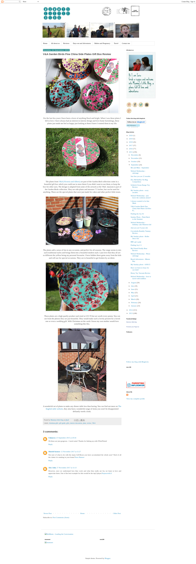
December (135, 155)
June (133, 289)
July (132, 286)
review (89, 423)
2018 (131, 142)
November (135, 158)
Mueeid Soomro (54, 452)
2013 (131, 313)
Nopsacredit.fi (107, 473)
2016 (131, 149)
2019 (131, 139)
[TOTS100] (135, 387)
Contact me (126, 43)
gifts (67, 423)
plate (84, 423)
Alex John (52, 468)
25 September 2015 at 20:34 (66, 438)
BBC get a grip (136, 242)
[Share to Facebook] (81, 420)
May (133, 292)
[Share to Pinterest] (84, 420)
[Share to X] (79, 420)
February (134, 302)
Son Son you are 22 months (140, 176)
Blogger (107, 558)
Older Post (117, 513)
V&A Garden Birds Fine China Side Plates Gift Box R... (141, 208)
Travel (116, 43)
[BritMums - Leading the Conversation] (59, 534)
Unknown (51, 438)
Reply (50, 444)
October (134, 161)
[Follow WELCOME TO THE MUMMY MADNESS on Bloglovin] (136, 123)
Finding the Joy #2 (137, 214)
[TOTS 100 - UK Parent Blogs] (135, 381)
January (134, 306)
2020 (131, 135)
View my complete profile (135, 399)
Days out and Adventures (82, 43)
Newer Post (48, 513)
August (134, 283)
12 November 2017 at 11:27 (71, 452)
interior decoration (76, 423)
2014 (131, 310)
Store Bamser (79, 457)
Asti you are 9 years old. (139, 228)
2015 (131, 152)
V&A (94, 423)
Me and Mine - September (140, 168)
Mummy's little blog (131, 322)
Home (45, 43)
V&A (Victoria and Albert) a (69, 182)
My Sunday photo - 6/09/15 (140, 264)
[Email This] (75, 420)
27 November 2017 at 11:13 (67, 468)
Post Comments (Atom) (61, 517)
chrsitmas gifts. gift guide (57, 423)
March (133, 299)
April (133, 296)
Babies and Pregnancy (102, 43)
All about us (55, 43)
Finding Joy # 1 (136, 245)
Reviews (66, 43)
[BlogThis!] (77, 420)
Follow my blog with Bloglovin (137, 362)
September (135, 165)
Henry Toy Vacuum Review (140, 273)
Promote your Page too (132, 326)
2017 (131, 145)
